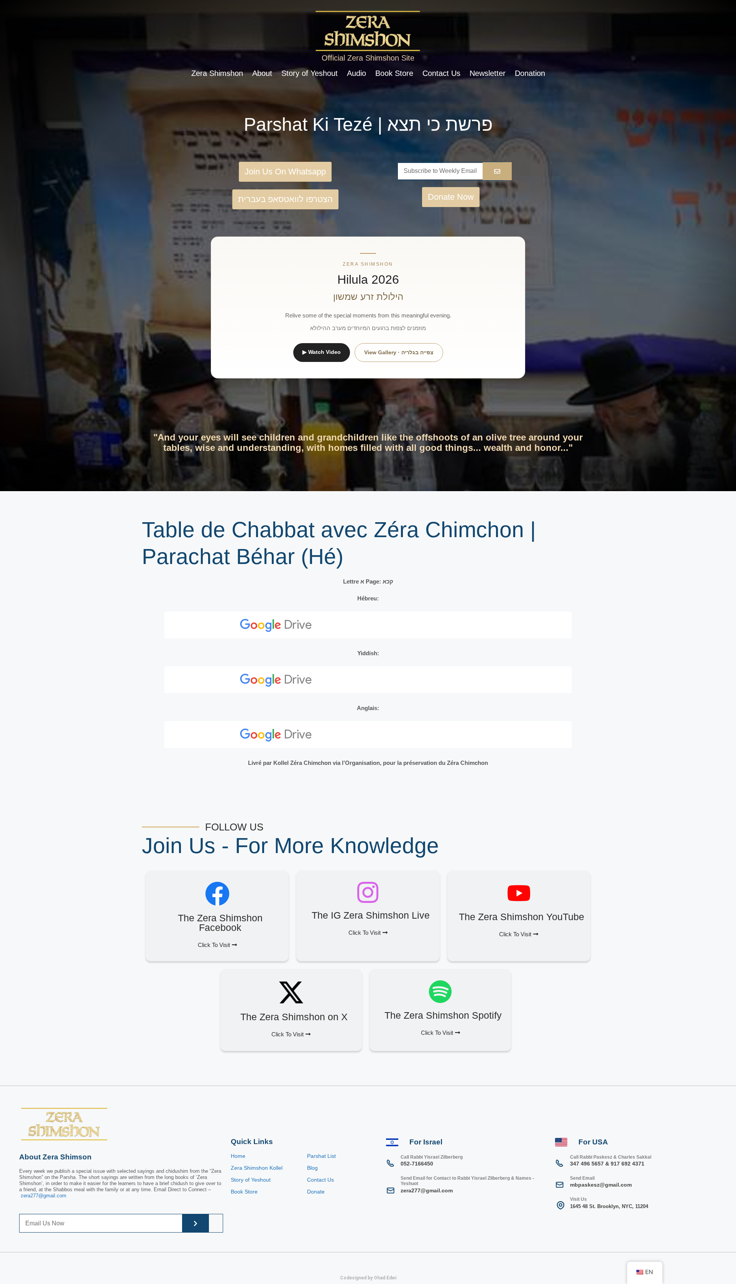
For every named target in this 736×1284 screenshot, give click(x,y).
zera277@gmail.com (43, 1196)
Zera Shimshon (217, 73)
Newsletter (488, 73)
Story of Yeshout (309, 73)
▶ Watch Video (321, 352)
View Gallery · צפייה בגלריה (399, 352)
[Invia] (497, 171)
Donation (530, 73)
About (262, 73)
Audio (356, 73)
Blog (312, 1168)
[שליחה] (195, 1223)
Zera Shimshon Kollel (257, 1168)
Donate (316, 1192)
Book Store (394, 73)
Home (238, 1156)
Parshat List (321, 1156)
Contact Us (441, 73)
